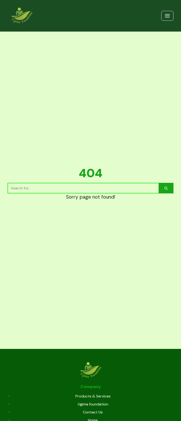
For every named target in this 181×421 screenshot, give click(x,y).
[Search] (166, 188)
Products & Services (93, 396)
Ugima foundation (93, 404)
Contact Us (93, 412)
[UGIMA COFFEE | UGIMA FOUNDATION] (22, 16)
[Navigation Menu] (167, 16)
